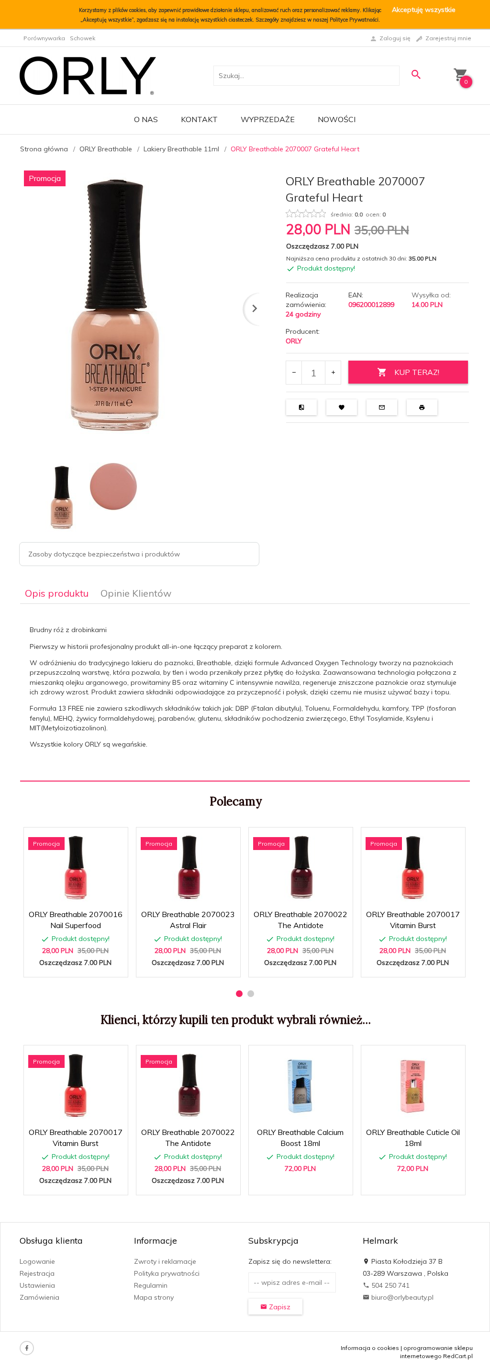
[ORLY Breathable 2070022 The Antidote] (300, 868)
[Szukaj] (417, 74)
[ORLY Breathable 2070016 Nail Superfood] (75, 868)
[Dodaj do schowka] (90, 839)
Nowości (337, 119)
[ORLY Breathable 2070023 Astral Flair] (188, 868)
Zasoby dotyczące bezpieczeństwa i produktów (104, 554)
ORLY (294, 341)
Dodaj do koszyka (79, 965)
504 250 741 (389, 1285)
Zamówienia (39, 1297)
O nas (146, 119)
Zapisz (278, 1307)
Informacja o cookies (370, 1347)
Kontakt (199, 119)
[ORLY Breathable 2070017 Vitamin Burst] (413, 868)
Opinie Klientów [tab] (135, 593)
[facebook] (27, 1348)
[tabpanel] (245, 693)
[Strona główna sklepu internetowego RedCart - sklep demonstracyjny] (88, 75)
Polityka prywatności (167, 1273)
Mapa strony (154, 1297)
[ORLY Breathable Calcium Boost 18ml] (300, 1086)
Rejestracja (37, 1273)
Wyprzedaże (268, 119)
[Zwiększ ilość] (333, 372)
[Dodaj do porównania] (113, 839)
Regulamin (150, 1285)
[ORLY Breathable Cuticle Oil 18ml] (413, 1086)
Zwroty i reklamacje (165, 1261)
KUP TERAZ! (416, 372)
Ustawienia (37, 1285)
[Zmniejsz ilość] (294, 372)
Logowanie (37, 1261)
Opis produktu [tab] (57, 593)
